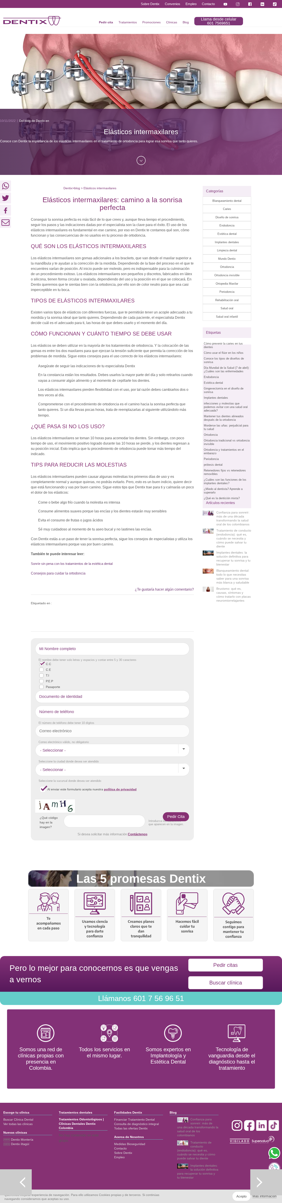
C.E (48, 669)
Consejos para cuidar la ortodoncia (58, 573)
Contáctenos (137, 834)
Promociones (151, 22)
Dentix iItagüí (19, 1144)
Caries (227, 209)
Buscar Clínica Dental (18, 1119)
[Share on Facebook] (5, 210)
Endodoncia (226, 225)
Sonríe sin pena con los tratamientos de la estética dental (72, 563)
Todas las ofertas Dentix (131, 1128)
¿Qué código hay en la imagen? (49, 822)
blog (77, 188)
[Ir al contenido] (141, 160)
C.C (48, 664)
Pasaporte (53, 687)
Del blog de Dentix (32, 120)
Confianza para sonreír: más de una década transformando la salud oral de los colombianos (197, 1127)
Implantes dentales (227, 242)
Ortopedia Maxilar (227, 283)
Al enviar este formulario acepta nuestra (92, 789)
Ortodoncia (227, 267)
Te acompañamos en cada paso (48, 923)
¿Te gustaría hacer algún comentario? (164, 589)
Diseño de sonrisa (226, 217)
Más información (264, 1196)
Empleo (191, 4)
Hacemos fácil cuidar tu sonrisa (187, 926)
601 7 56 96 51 (141, 998)
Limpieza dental (227, 250)
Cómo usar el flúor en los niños (223, 352)
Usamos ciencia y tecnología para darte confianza (95, 928)
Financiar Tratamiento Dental (134, 1119)
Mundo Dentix (227, 258)
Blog (186, 22)
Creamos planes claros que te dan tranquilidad (141, 928)
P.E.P (49, 681)
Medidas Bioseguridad (129, 1144)
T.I (47, 675)
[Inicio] (32, 20)
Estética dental (227, 233)
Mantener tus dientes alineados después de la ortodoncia (224, 418)
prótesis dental (213, 464)
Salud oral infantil (227, 316)
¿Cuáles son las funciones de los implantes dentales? (225, 481)
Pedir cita (106, 22)
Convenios (172, 4)
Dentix (67, 188)
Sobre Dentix (150, 4)
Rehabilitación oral (227, 300)
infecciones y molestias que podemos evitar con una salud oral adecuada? (226, 407)
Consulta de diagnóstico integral (136, 1124)
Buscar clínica (225, 983)
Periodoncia (226, 291)
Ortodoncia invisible (226, 275)
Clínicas (171, 22)
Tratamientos (128, 22)
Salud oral (227, 308)
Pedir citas (225, 965)
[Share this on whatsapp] (5, 185)
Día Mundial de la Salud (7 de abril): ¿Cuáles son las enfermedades (226, 369)
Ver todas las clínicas (18, 1124)
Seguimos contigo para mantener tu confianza (233, 929)
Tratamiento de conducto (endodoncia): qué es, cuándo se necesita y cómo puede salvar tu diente (233, 538)
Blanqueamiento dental (226, 200)
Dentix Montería (21, 1139)
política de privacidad (120, 789)
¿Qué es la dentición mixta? (222, 498)
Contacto (208, 4)
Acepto (241, 1196)
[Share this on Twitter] (5, 198)
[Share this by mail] (5, 222)
